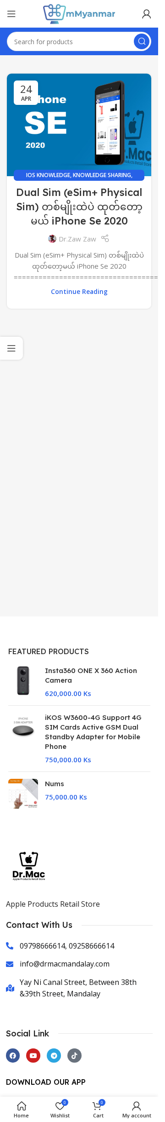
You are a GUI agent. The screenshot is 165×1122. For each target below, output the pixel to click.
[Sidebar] (11, 348)
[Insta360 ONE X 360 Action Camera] (23, 682)
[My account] (147, 14)
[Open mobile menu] (11, 14)
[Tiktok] (74, 1055)
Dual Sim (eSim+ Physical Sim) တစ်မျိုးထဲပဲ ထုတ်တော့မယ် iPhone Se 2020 (79, 206)
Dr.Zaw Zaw (77, 238)
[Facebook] (13, 1055)
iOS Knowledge (48, 175)
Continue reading (79, 292)
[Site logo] (79, 12)
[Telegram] (54, 1055)
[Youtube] (33, 1055)
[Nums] (23, 794)
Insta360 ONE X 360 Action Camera (91, 675)
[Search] (141, 41)
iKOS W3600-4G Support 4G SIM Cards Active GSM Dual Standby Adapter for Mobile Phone (93, 732)
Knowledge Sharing (102, 175)
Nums (54, 783)
